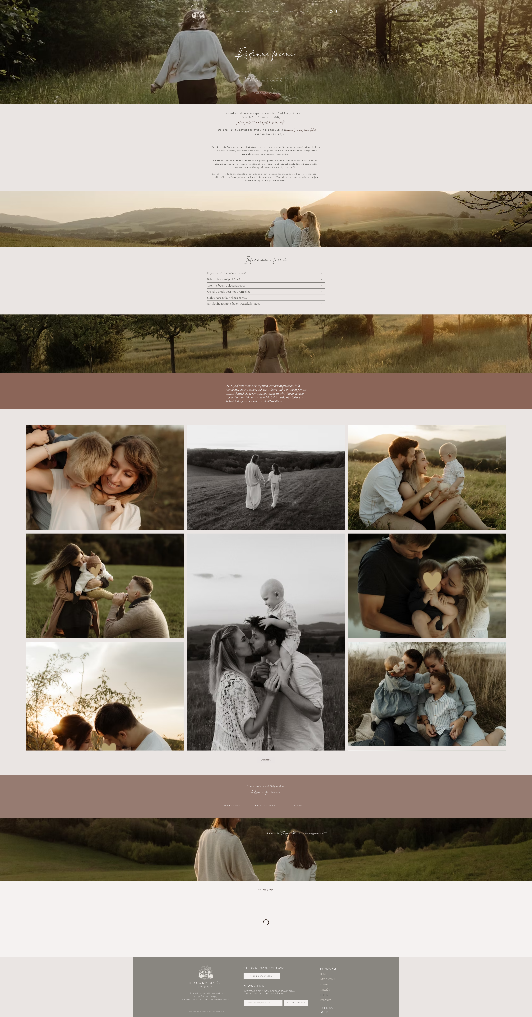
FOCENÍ (324, 996)
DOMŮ (323, 975)
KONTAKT (325, 1002)
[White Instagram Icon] (331, 11)
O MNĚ (324, 986)
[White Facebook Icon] (336, 11)
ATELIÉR (325, 991)
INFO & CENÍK (327, 981)
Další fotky (266, 759)
